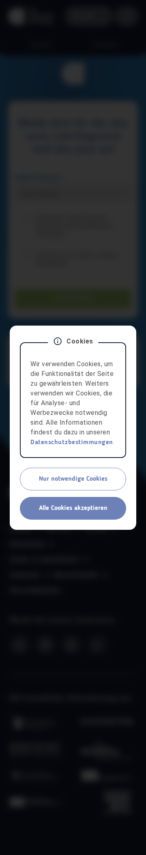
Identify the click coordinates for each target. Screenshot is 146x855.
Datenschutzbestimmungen (71, 442)
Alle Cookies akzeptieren (73, 508)
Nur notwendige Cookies (73, 479)
